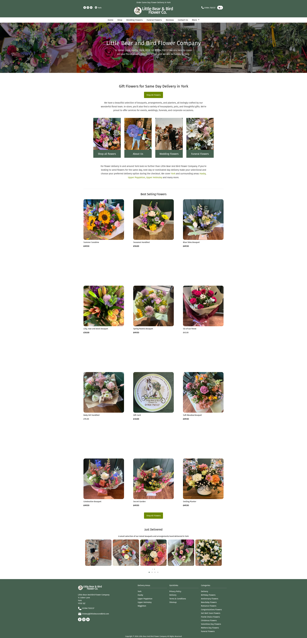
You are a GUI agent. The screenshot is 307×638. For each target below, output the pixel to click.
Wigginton (142, 605)
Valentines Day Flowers (211, 624)
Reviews (170, 19)
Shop (119, 19)
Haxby (203, 173)
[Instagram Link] (88, 7)
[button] (149, 572)
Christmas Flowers (209, 620)
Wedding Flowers (134, 19)
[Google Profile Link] (91, 7)
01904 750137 (209, 7)
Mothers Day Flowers (210, 627)
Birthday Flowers (208, 594)
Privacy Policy (175, 591)
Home (110, 19)
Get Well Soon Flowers (210, 613)
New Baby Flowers (209, 602)
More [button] (195, 19)
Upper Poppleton (136, 177)
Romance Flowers (208, 605)
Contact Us (183, 19)
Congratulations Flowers (211, 609)
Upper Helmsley (154, 177)
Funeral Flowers (154, 19)
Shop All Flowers (153, 94)
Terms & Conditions (177, 598)
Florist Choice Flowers (210, 616)
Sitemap (173, 602)
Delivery (172, 594)
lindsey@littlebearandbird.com (95, 613)
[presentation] (152, 569)
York (173, 173)
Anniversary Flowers (209, 598)
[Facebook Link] (84, 7)
